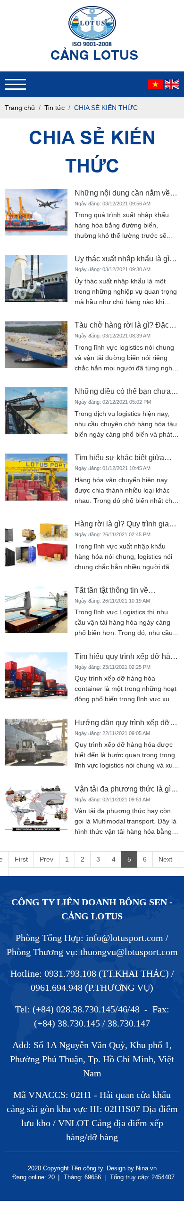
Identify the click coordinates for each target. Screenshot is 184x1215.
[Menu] (15, 84)
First (21, 859)
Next (165, 859)
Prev (46, 859)
